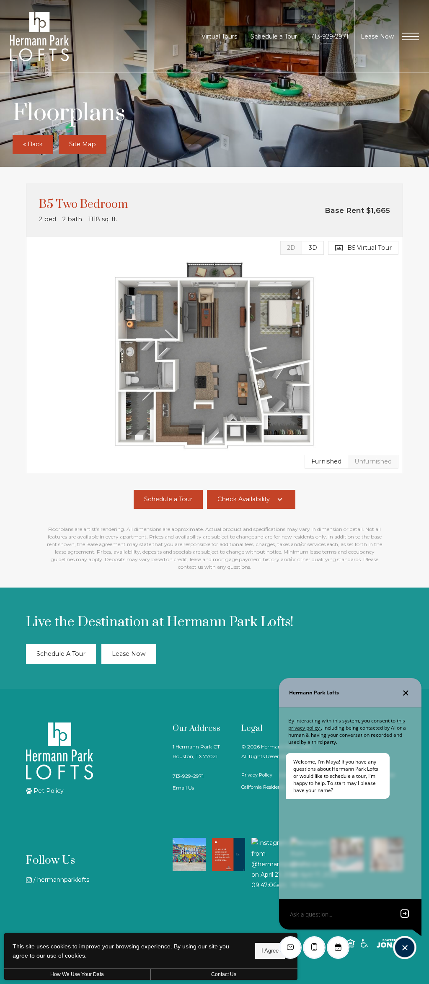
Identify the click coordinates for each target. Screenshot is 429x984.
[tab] (291, 248)
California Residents (262, 787)
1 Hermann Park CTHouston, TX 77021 (196, 751)
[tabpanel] (214, 355)
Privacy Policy (256, 775)
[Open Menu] (410, 36)
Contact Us (223, 974)
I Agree (270, 951)
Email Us (183, 788)
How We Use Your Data (77, 974)
